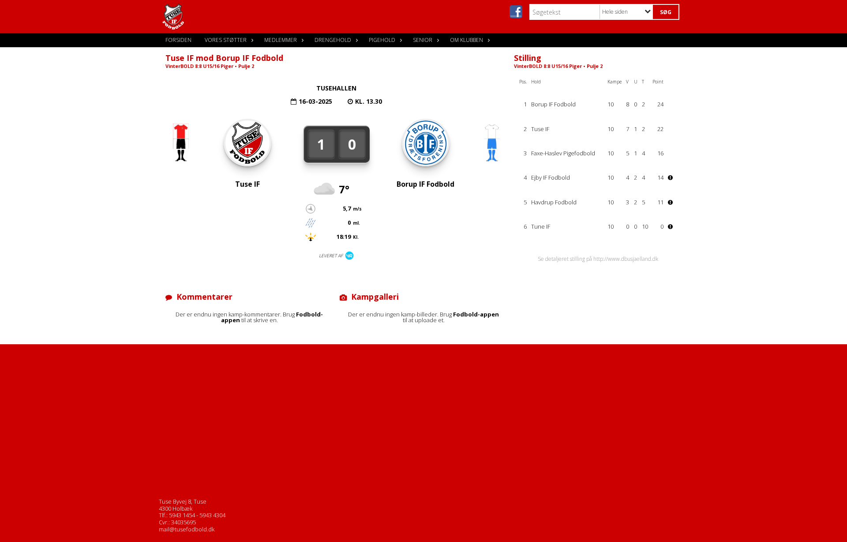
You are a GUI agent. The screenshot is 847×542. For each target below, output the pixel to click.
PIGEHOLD (382, 40)
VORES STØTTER (226, 40)
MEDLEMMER (280, 40)
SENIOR (422, 40)
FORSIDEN (178, 40)
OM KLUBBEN (466, 40)
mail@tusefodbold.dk (186, 529)
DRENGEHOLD (333, 40)
